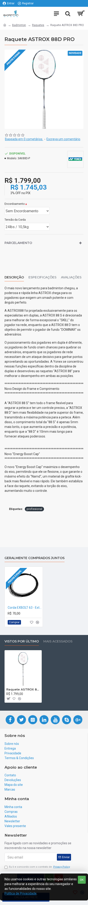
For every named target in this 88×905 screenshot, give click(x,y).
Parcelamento (18, 243)
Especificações (42, 277)
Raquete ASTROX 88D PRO (23, 689)
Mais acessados (57, 641)
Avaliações (71, 277)
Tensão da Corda (15, 219)
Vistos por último (22, 641)
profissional (34, 509)
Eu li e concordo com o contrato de (39, 866)
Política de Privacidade (21, 893)
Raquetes (38, 25)
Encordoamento (15, 203)
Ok (82, 879)
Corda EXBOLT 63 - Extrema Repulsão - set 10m (25, 607)
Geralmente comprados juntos (35, 558)
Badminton (19, 25)
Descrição (14, 277)
